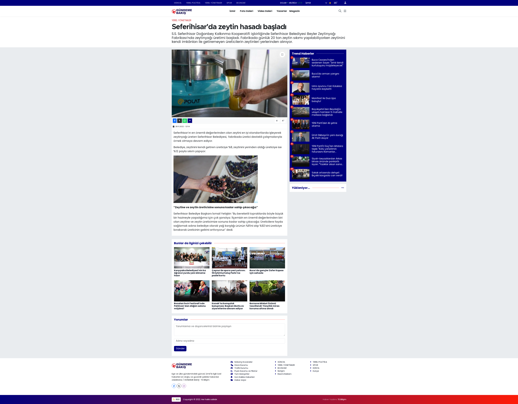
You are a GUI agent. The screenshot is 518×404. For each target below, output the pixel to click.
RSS (177, 399)
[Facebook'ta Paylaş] (175, 120)
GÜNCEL (178, 2)
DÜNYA (316, 368)
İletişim (281, 371)
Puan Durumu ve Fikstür (245, 371)
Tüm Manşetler (241, 373)
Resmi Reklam (285, 373)
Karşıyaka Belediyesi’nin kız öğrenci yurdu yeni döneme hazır (190, 273)
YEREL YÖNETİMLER (213, 2)
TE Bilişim (342, 399)
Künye (316, 371)
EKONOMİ (240, 2)
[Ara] (340, 11)
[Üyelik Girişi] (344, 3)
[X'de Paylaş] (179, 120)
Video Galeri (265, 11)
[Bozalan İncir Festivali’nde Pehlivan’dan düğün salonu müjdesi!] (191, 290)
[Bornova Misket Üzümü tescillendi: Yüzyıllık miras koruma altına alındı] (267, 290)
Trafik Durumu (241, 368)
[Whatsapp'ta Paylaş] (184, 120)
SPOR (229, 2)
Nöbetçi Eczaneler (243, 361)
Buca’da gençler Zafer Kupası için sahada (267, 271)
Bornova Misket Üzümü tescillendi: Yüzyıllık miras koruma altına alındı (264, 306)
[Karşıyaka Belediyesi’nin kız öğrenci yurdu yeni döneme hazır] (191, 257)
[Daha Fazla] (190, 120)
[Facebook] (174, 386)
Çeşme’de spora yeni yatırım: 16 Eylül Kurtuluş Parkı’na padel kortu (228, 273)
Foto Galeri (246, 11)
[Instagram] (184, 386)
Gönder (180, 348)
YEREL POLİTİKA (193, 2)
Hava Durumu (241, 365)
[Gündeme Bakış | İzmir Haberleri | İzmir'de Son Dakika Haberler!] (182, 11)
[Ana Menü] (345, 11)
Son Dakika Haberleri (244, 377)
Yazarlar (282, 11)
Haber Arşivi (240, 380)
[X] (179, 386)
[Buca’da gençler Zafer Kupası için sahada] (267, 257)
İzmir (233, 11)
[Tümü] (342, 187)
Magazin (294, 11)
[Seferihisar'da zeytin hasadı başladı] (229, 83)
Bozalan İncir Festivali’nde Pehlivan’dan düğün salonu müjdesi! (190, 306)
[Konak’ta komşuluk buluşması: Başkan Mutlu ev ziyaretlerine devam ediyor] (229, 290)
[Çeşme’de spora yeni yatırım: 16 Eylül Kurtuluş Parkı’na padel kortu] (229, 257)
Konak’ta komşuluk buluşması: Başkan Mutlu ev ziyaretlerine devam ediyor (228, 306)
